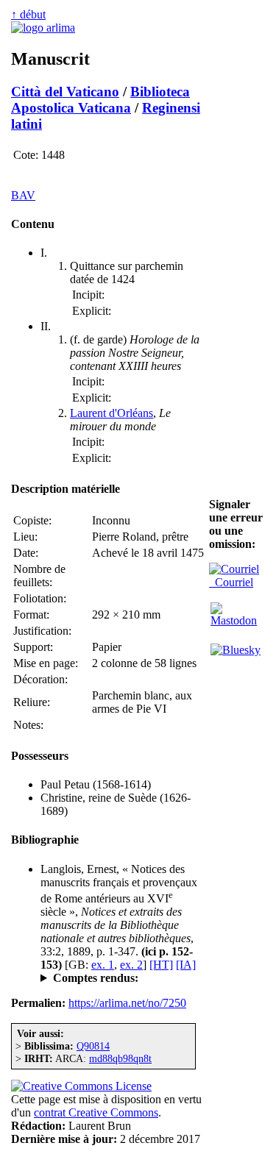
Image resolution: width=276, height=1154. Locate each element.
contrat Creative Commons (96, 1112)
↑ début (28, 14)
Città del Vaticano (65, 91)
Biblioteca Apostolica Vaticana (100, 99)
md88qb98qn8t (120, 1058)
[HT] (161, 964)
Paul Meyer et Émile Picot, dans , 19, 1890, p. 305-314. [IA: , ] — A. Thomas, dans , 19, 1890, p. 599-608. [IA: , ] (121, 978)
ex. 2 (131, 964)
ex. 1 (102, 964)
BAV (23, 195)
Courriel (231, 582)
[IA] (186, 964)
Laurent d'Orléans (111, 413)
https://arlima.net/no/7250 (127, 1003)
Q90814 (93, 1046)
